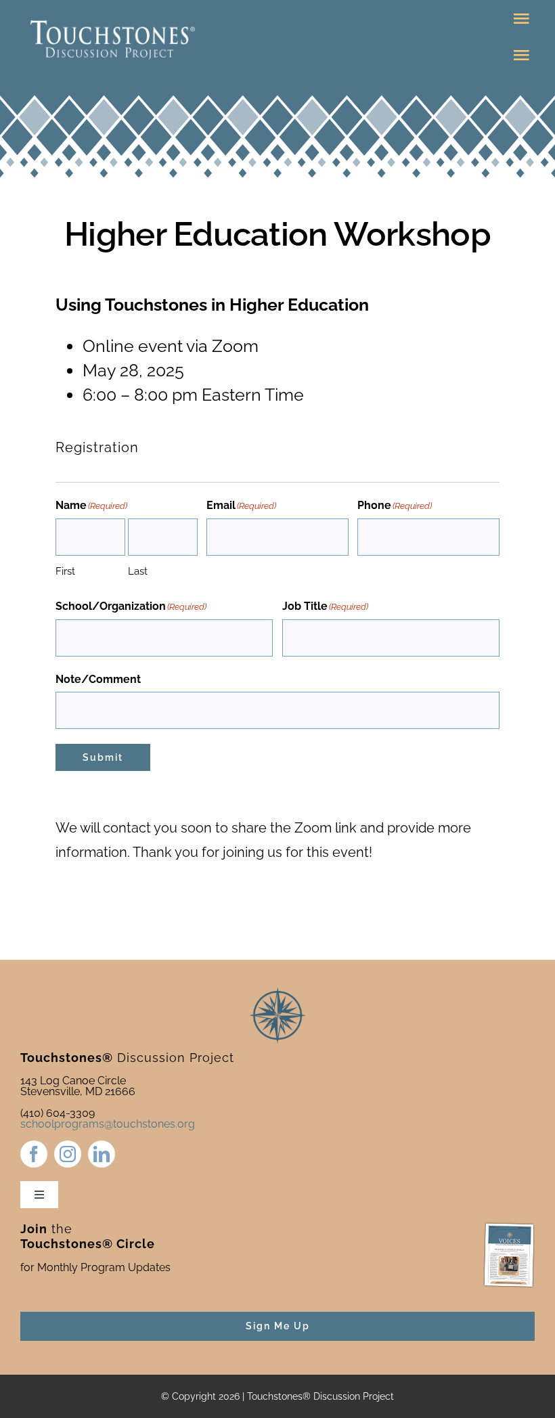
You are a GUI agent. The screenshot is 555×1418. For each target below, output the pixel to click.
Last (138, 571)
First (65, 571)
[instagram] (67, 1154)
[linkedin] (101, 1154)
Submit (103, 757)
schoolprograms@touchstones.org (107, 1123)
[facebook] (33, 1154)
